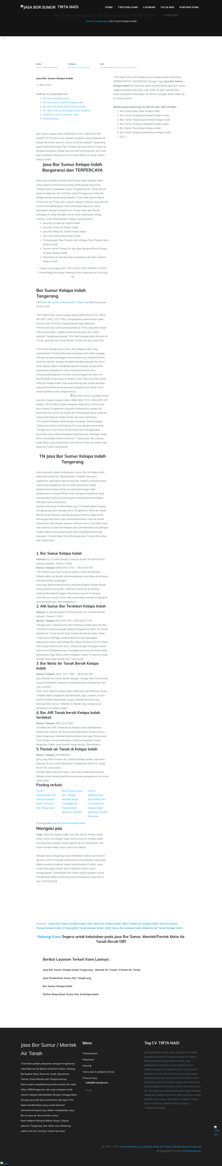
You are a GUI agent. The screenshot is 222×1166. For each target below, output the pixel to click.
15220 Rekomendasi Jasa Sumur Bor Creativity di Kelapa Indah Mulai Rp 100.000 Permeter (97, 803)
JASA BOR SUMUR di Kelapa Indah (79, 67)
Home (109, 7)
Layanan (149, 7)
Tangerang (101, 21)
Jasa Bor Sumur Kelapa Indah (68, 823)
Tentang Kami (128, 7)
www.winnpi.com (191, 1150)
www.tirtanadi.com (130, 1146)
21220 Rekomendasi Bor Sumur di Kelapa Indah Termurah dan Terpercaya (46, 799)
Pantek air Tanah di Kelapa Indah (61, 114)
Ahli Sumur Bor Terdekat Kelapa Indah (63, 102)
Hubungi (87, 1065)
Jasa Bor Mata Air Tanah (157, 1146)
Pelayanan (88, 1059)
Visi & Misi (167, 7)
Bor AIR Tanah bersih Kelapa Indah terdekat (66, 110)
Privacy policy (90, 1078)
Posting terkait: (51, 118)
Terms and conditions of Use (98, 1071)
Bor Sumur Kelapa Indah (56, 98)
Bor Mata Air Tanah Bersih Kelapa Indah (64, 106)
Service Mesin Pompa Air (187, 1146)
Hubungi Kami (189, 7)
